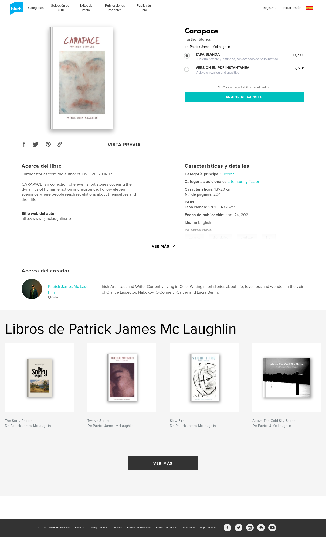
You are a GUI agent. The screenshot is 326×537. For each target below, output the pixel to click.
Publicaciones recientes (115, 8)
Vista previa (124, 144)
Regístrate (270, 8)
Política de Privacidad (139, 527)
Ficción (228, 174)
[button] (309, 8)
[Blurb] (15, 10)
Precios (118, 527)
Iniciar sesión (292, 8)
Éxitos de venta (86, 8)
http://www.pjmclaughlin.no (46, 218)
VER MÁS (163, 463)
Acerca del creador (46, 271)
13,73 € (298, 55)
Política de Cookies (167, 527)
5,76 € (299, 68)
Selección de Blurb (60, 8)
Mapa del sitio (208, 527)
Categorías (36, 8)
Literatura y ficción (244, 181)
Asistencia (189, 527)
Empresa (80, 527)
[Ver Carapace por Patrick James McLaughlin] (81, 78)
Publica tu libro (144, 8)
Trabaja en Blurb (99, 527)
